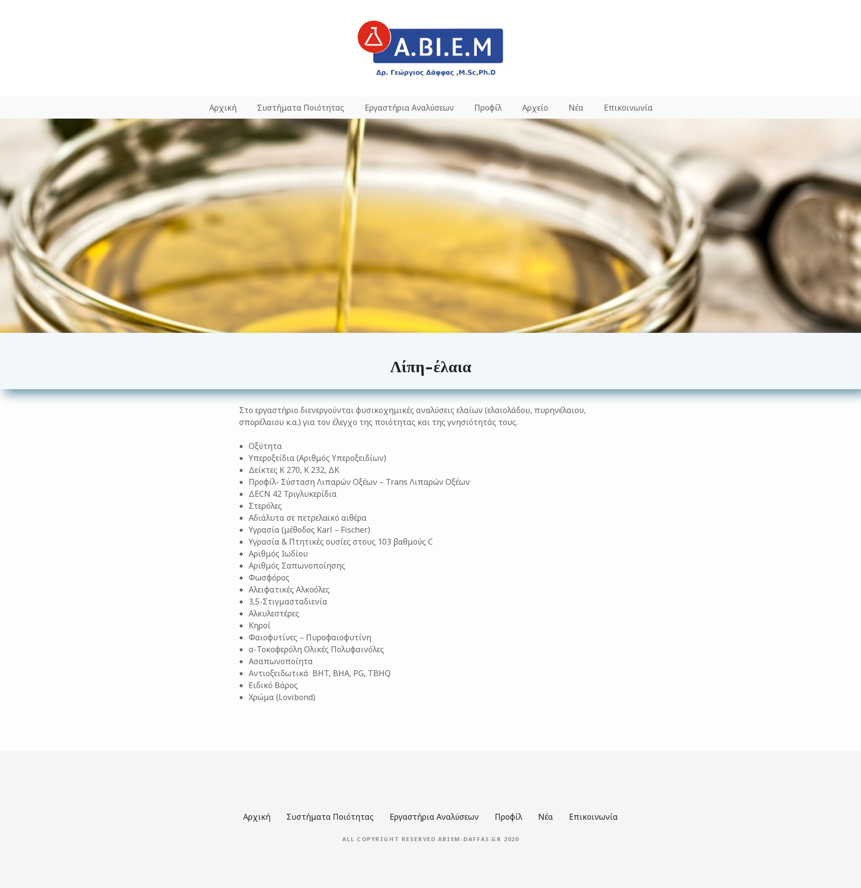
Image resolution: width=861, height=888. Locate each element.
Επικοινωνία (628, 107)
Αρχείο (535, 107)
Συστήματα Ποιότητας (300, 107)
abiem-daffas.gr (470, 839)
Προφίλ (488, 107)
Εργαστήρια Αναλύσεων (409, 107)
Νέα (576, 107)
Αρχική (223, 107)
